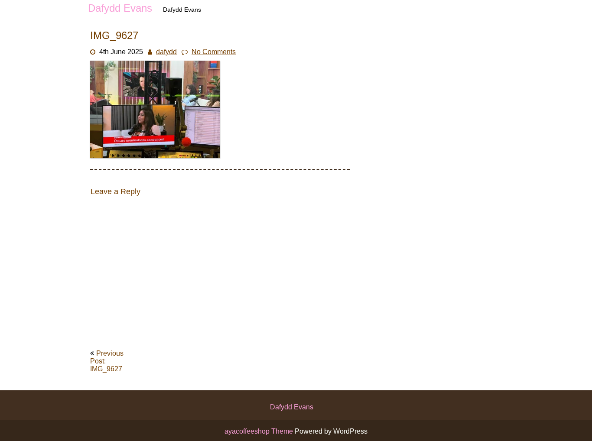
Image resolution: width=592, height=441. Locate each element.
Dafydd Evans (291, 407)
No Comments (214, 51)
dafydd (166, 51)
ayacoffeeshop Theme (259, 431)
